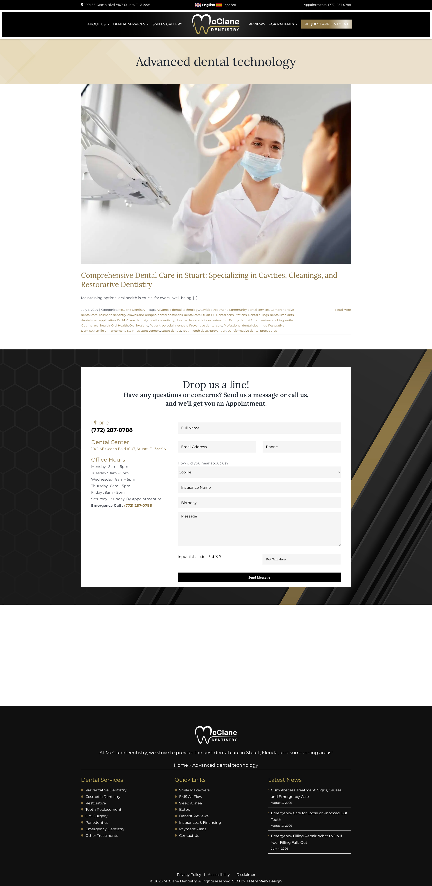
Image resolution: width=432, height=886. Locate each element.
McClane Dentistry (131, 309)
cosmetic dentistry (112, 315)
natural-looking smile (277, 320)
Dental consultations (231, 315)
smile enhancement (111, 330)
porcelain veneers (175, 325)
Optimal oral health (95, 325)
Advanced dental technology (178, 309)
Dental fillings (258, 315)
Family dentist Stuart (244, 320)
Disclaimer (245, 875)
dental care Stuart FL (199, 315)
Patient (155, 325)
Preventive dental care (205, 325)
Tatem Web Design (264, 881)
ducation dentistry (160, 320)
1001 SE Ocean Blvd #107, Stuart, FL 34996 (128, 449)
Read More (343, 309)
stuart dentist (171, 330)
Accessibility (219, 875)
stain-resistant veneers (143, 330)
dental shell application (98, 320)
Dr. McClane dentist (131, 320)
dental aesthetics (170, 315)
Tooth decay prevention (209, 330)
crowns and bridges (141, 315)
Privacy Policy (189, 875)
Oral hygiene (138, 325)
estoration (220, 320)
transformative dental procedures (252, 330)
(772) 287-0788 (138, 505)
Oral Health (119, 325)
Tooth (186, 330)
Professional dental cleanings (245, 325)
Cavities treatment (214, 309)
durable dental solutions (194, 320)
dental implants (282, 315)
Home (181, 765)
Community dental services (249, 309)
